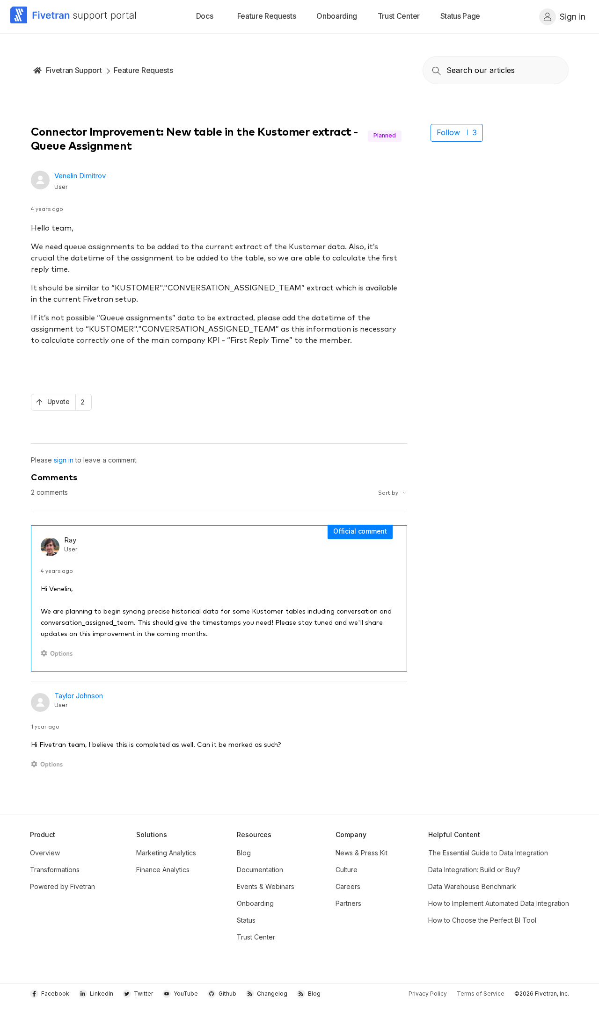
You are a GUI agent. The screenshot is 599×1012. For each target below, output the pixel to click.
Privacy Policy (428, 993)
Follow (448, 132)
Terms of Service (480, 993)
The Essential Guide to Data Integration (488, 853)
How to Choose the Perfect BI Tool (482, 920)
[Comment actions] (58, 653)
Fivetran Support (74, 70)
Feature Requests (143, 70)
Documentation (260, 870)
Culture (347, 870)
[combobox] (496, 70)
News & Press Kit (361, 853)
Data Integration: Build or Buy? (474, 870)
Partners (348, 903)
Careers (348, 886)
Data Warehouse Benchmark (472, 886)
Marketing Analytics (166, 853)
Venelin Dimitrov (80, 175)
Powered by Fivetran (62, 886)
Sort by (389, 492)
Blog (244, 853)
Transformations (55, 870)
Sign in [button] (572, 17)
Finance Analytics (163, 870)
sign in (63, 460)
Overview (45, 853)
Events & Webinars (265, 886)
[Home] (73, 17)
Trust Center (256, 937)
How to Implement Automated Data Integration (498, 903)
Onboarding (255, 903)
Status (246, 920)
